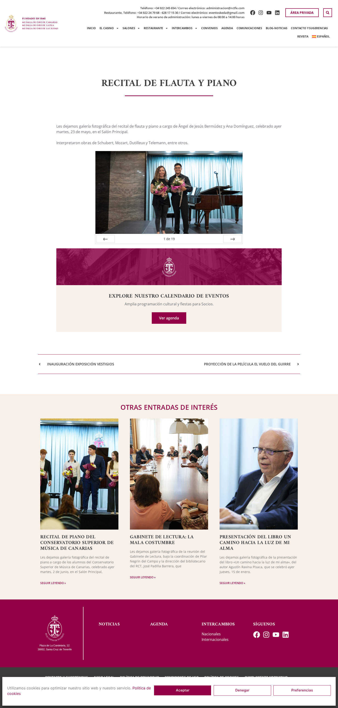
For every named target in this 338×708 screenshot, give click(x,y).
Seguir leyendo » (53, 583)
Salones (129, 28)
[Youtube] (269, 12)
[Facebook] (252, 12)
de (169, 239)
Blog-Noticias (276, 28)
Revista (302, 36)
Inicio (91, 28)
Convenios (209, 28)
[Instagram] (260, 12)
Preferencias (302, 690)
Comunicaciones (249, 28)
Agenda (227, 28)
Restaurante (153, 28)
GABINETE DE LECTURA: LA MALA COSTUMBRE (162, 540)
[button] (327, 12)
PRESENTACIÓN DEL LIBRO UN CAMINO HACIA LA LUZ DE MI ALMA (255, 543)
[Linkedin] (277, 12)
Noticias (109, 624)
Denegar (242, 690)
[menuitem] (321, 36)
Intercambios (182, 28)
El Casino (107, 28)
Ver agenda (169, 318)
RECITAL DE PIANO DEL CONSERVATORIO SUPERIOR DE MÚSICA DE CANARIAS (77, 543)
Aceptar (182, 690)
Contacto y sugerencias (309, 28)
